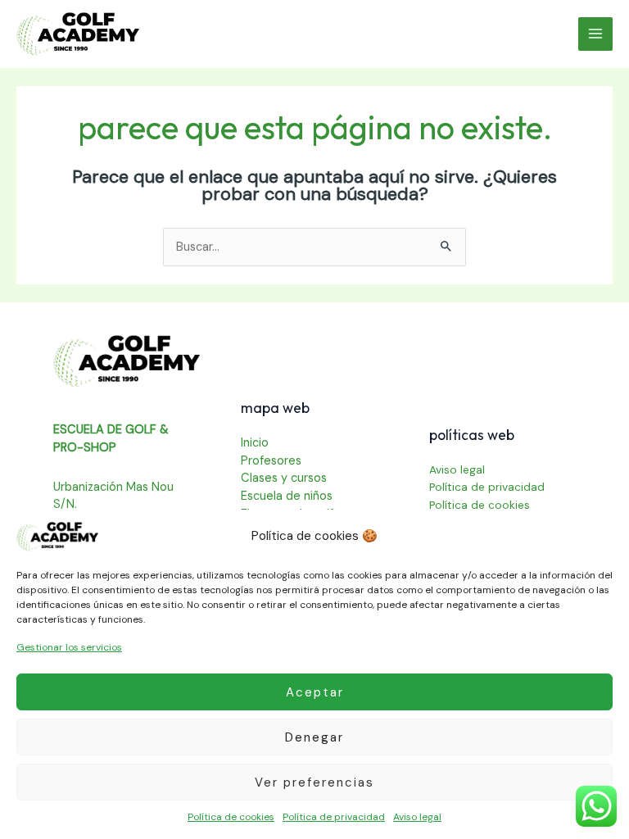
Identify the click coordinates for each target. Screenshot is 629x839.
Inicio (255, 443)
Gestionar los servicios (69, 647)
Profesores (271, 461)
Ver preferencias (314, 782)
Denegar (314, 737)
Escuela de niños (287, 496)
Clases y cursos (284, 478)
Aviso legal (417, 816)
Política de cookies (231, 816)
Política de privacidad (334, 816)
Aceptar (315, 692)
